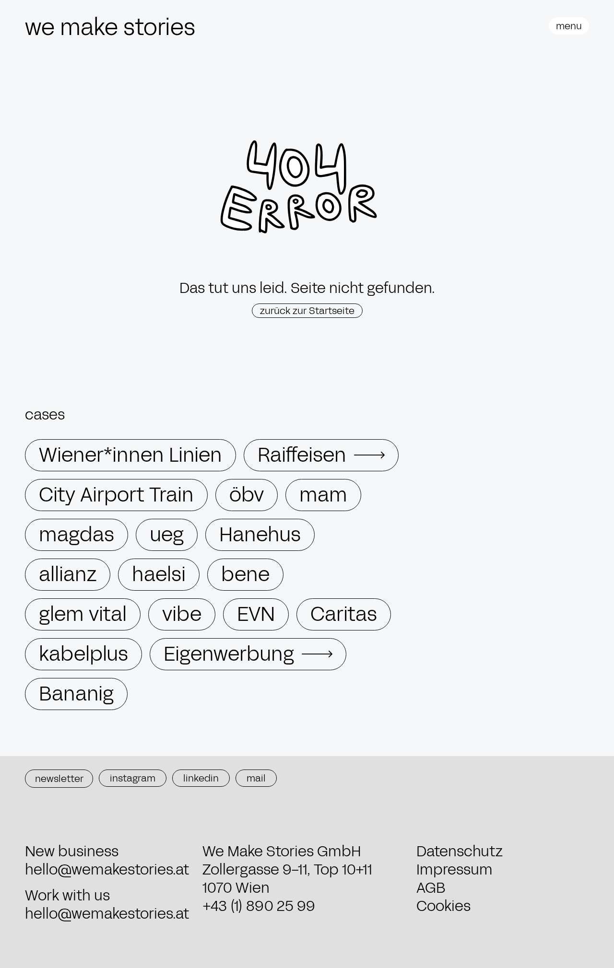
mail (256, 778)
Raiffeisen (302, 455)
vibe (181, 614)
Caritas (343, 614)
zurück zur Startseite (307, 310)
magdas (76, 534)
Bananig (76, 694)
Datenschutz (459, 851)
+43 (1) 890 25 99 (258, 906)
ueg (167, 534)
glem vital (83, 614)
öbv (246, 495)
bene (245, 574)
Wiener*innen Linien (130, 455)
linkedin (201, 778)
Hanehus (260, 534)
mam (323, 495)
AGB (431, 888)
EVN (256, 614)
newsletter (59, 778)
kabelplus (83, 654)
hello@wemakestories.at (107, 870)
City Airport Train (116, 495)
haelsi (159, 574)
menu (569, 26)
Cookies (443, 906)
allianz (67, 574)
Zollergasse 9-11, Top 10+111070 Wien (287, 879)
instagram (132, 778)
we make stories (110, 27)
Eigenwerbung (229, 654)
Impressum (454, 870)
